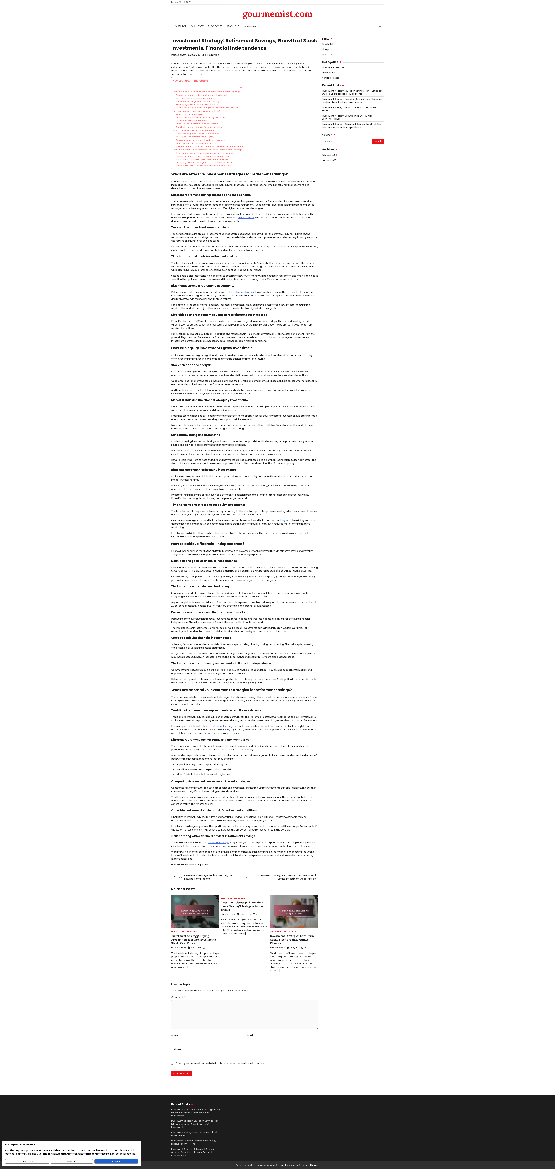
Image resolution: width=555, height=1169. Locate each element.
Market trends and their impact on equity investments (201, 117)
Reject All (71, 1161)
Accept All (116, 1161)
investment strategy (242, 292)
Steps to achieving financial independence (196, 143)
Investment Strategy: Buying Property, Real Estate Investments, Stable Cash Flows (194, 939)
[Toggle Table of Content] (240, 87)
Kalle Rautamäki (210, 55)
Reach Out (233, 26)
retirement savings (222, 726)
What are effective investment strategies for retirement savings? (207, 91)
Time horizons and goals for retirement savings (198, 101)
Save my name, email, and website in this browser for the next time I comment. (220, 1063)
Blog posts (215, 26)
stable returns (246, 217)
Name (175, 1035)
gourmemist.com (277, 13)
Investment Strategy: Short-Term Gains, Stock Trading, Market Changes (292, 939)
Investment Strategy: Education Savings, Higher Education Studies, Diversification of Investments (352, 92)
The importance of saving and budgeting (195, 136)
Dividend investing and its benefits (192, 120)
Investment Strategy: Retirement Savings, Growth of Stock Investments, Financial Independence (352, 126)
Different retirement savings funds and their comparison (202, 156)
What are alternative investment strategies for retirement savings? (208, 149)
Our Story (197, 26)
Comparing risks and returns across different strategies (202, 159)
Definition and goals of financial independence (198, 133)
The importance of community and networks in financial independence (209, 146)
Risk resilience (329, 72)
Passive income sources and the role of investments (200, 140)
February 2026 (329, 155)
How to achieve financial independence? (194, 130)
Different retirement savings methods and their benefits (202, 95)
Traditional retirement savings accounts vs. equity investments (205, 153)
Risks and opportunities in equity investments (197, 123)
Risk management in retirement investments (197, 104)
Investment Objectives (196, 864)
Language (250, 26)
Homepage (179, 26)
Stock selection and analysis (189, 114)
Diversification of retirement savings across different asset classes (207, 107)
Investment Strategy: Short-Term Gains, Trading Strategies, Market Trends (243, 906)
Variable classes (330, 78)
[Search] (380, 26)
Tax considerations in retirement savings (195, 98)
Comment (178, 997)
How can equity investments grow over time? (196, 111)
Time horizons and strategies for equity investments (200, 127)
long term (285, 520)
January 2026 (329, 160)
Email (251, 1035)
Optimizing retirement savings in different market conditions (204, 162)
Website (176, 1049)
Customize (27, 1161)
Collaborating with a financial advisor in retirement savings (203, 165)
